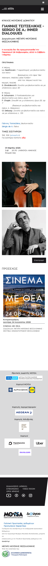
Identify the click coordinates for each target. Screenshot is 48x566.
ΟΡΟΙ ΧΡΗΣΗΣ (12, 491)
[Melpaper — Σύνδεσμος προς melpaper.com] (39, 389)
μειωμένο (15, 135)
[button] (5, 554)
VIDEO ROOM (29, 489)
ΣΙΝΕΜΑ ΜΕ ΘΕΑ (11, 326)
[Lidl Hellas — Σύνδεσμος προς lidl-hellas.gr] (28, 389)
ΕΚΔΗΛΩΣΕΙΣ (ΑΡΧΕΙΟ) (16, 486)
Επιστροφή (39, 260)
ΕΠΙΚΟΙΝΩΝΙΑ (12, 489)
